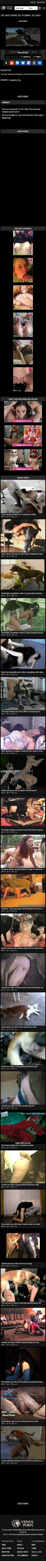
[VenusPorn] (7, 8)
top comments (22, 1555)
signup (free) (6, 117)
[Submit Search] (39, 8)
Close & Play (23, 53)
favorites (27, 57)
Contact (34, 1555)
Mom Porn (5, 1552)
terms (33, 1548)
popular (20, 1548)
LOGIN (31, 2)
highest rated (22, 1552)
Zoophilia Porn (15, 80)
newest (20, 1544)
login (40, 115)
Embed (38, 57)
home (4, 1544)
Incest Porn (6, 1548)
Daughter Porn (8, 1555)
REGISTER (39, 2)
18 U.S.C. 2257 (36, 1552)
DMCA (33, 1544)
